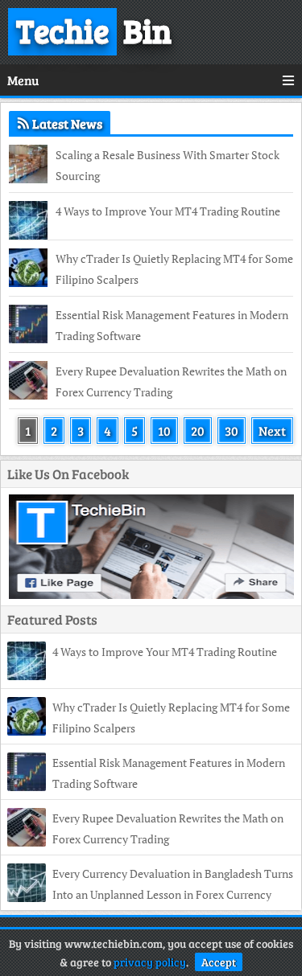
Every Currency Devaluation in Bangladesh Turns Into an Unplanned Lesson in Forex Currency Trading (150, 894)
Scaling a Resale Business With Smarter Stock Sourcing (167, 165)
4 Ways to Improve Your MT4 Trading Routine (168, 211)
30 (231, 430)
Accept (218, 962)
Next (272, 430)
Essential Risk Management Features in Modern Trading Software (172, 325)
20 (198, 430)
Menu (23, 80)
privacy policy (150, 962)
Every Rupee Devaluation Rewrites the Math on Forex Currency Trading (171, 381)
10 (164, 430)
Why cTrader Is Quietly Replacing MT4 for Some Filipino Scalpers (174, 269)
